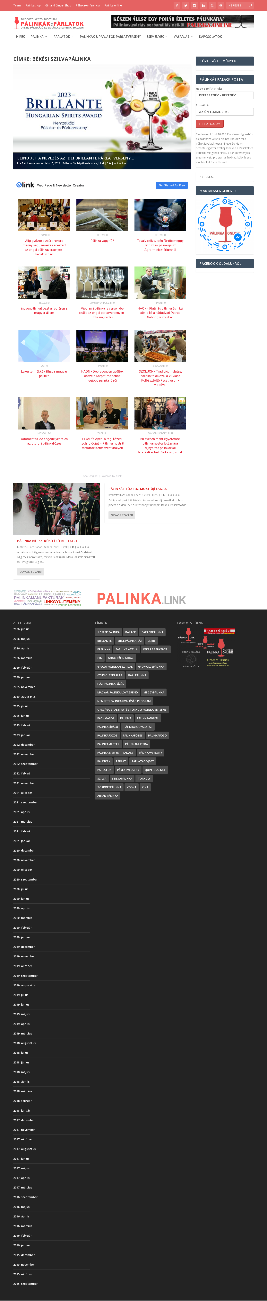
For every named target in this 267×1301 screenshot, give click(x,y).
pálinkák (103, 761)
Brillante (67, 163)
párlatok (104, 770)
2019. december (24, 947)
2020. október (22, 870)
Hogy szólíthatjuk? (209, 88)
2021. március (22, 821)
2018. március (22, 1091)
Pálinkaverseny (150, 752)
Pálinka (37, 37)
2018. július (20, 1052)
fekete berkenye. (155, 649)
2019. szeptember (25, 976)
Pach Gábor (106, 718)
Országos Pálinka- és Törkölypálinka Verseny (131, 709)
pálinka (125, 718)
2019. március (22, 1033)
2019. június (21, 1004)
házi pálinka (137, 675)
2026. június (21, 629)
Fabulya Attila (127, 649)
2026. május (21, 639)
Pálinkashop (33, 5)
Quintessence (155, 770)
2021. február (22, 831)
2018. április (21, 1081)
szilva (101, 778)
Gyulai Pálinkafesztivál (115, 666)
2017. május (21, 1168)
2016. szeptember (25, 1197)
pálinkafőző (157, 735)
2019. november (24, 956)
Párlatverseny (128, 770)
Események (155, 37)
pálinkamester (108, 744)
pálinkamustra (136, 744)
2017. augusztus (24, 1149)
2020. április (21, 908)
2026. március (22, 658)
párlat (121, 761)
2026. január (21, 677)
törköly (144, 778)
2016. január (21, 1245)
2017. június (21, 1159)
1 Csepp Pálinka (108, 632)
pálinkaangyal (148, 718)
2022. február (22, 773)
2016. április (21, 1216)
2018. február (22, 1101)
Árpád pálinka (107, 796)
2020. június (21, 898)
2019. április (21, 1024)
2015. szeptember (25, 1284)
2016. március (22, 1226)
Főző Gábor (35, 547)
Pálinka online (113, 5)
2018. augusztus (24, 1043)
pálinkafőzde (107, 735)
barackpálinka (152, 632)
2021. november (24, 783)
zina (145, 787)
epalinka (103, 649)
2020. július (20, 889)
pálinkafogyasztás (138, 727)
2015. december (24, 1255)
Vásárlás (181, 37)
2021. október (22, 793)
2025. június (21, 716)
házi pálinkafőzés (110, 684)
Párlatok (62, 37)
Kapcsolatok (210, 37)
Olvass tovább (31, 572)
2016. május (21, 1207)
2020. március (22, 918)
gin (99, 658)
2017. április (21, 1178)
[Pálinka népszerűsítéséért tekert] (56, 509)
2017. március (22, 1187)
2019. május (21, 1014)
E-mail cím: (203, 105)
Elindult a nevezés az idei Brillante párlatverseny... (75, 158)
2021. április (21, 812)
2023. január (21, 735)
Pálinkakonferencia (88, 5)
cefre (152, 641)
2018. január (21, 1110)
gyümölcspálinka (151, 666)
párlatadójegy (143, 761)
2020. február (22, 927)
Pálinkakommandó (32, 163)
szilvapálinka (122, 778)
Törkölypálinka (109, 787)
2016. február (22, 1235)
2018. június (21, 1062)
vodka (131, 787)
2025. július (20, 706)
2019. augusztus (24, 985)
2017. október (22, 1139)
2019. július (20, 995)
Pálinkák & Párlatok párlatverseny (110, 37)
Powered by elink (111, 475)
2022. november (24, 754)
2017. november (24, 1130)
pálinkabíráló (107, 727)
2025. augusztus (24, 696)
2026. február (22, 667)
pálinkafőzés (132, 735)
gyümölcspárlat (109, 675)
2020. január (21, 937)
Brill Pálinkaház (129, 641)
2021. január (21, 841)
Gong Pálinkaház (121, 658)
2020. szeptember (25, 879)
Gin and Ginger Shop (58, 5)
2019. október (22, 966)
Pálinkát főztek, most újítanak (137, 489)
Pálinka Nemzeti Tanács (115, 752)
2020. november (24, 860)
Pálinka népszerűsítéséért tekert (47, 541)
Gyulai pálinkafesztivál (85, 163)
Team (17, 5)
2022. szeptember (25, 764)
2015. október (22, 1274)
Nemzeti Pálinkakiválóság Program (124, 701)
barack (130, 632)
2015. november (24, 1264)
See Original (90, 475)
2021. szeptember (25, 802)
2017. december (24, 1120)
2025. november (24, 687)
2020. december (24, 850)
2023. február (22, 725)
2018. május (21, 1072)
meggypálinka (153, 692)
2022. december (24, 744)
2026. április (21, 648)
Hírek (20, 37)
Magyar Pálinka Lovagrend (117, 692)
